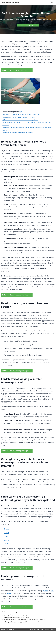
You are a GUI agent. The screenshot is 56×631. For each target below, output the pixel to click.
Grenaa (6, 529)
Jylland (45, 591)
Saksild (6, 544)
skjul (20, 112)
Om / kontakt (37, 629)
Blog (42, 629)
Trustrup (7, 536)
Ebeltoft (6, 533)
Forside (31, 629)
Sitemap (47, 629)
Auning (6, 540)
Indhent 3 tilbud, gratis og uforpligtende (16, 70)
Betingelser (52, 629)
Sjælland (10, 593)
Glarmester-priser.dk (10, 2)
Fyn (52, 591)
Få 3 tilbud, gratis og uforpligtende (28, 25)
